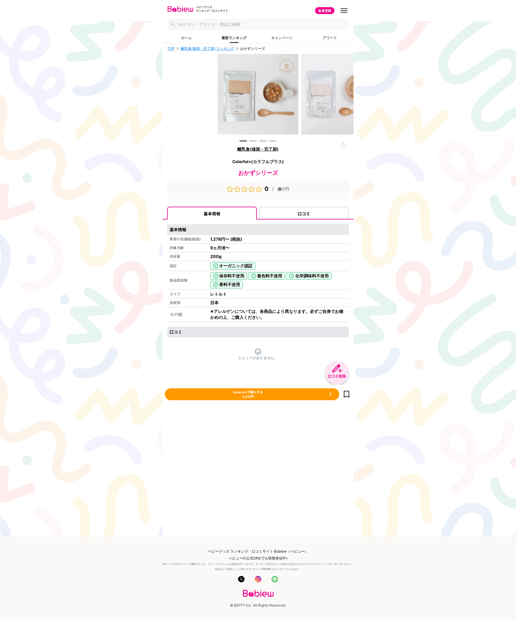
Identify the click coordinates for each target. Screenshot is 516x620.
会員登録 (324, 10)
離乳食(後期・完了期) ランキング (207, 48)
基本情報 (212, 214)
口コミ (304, 214)
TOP (171, 48)
